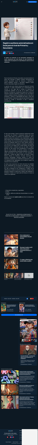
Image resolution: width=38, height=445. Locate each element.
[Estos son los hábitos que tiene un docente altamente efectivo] (10, 389)
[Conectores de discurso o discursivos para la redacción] (21, 308)
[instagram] (9, 53)
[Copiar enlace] (33, 299)
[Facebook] (12, 437)
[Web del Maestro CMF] (4, 52)
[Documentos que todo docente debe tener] (8, 275)
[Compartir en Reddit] (31, 299)
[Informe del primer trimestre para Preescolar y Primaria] (28, 275)
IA (25, 320)
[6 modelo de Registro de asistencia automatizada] (18, 275)
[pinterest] (13, 53)
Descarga (22, 320)
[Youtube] (7, 437)
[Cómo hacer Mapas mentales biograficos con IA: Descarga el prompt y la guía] (28, 330)
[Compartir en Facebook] (27, 299)
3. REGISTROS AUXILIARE (25, 215)
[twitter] (8, 53)
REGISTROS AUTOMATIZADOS (23, 214)
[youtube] (7, 53)
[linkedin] (10, 53)
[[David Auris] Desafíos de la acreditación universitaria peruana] (3, 308)
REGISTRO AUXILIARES (19, 217)
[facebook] (12, 53)
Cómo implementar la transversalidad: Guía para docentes (26, 236)
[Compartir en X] (29, 299)
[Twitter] (9, 437)
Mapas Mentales (30, 320)
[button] (2, 2)
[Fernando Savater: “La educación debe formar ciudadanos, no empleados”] (28, 350)
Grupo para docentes (32, 1)
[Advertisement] (19, 10)
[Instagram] (10, 437)
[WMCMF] (13, 437)
